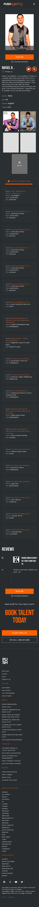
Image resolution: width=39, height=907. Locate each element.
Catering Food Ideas (9, 780)
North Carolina (8, 825)
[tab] (18, 182)
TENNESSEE (6, 849)
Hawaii (4, 851)
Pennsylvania (7, 841)
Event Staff (6, 707)
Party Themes (7, 774)
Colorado (5, 799)
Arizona (5, 792)
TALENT (4, 674)
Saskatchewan (7, 873)
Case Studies (6, 696)
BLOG (4, 676)
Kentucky (5, 811)
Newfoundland (7, 868)
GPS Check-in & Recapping (11, 753)
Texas (4, 839)
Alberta (5, 859)
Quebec (4, 875)
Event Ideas (6, 777)
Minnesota (6, 827)
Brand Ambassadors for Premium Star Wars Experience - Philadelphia (18, 320)
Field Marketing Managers (12, 739)
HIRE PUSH (5, 671)
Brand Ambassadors (9, 704)
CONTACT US (6, 679)
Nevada (4, 797)
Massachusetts (8, 818)
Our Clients (6, 690)
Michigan (5, 823)
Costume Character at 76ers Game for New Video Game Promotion (18, 411)
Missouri (5, 832)
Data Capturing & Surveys (11, 763)
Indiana (4, 846)
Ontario (5, 871)
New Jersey (6, 837)
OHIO (3, 834)
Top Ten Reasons (8, 693)
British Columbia (8, 861)
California (6, 794)
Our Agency (6, 687)
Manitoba (5, 864)
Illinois (4, 804)
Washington (6, 844)
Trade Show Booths (9, 772)
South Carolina (7, 830)
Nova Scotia (6, 866)
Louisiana (5, 813)
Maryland (5, 815)
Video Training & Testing (11, 761)
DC (3, 801)
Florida (5, 806)
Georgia (5, 808)
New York (5, 820)
